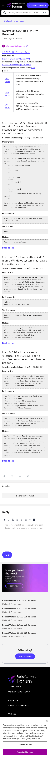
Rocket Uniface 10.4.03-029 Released (19, 633)
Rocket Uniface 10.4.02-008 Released (19, 616)
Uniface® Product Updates (14, 636)
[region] (25, 737)
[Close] (47, 721)
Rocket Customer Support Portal (16, 64)
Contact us (13, 700)
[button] (3, 6)
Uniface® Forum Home (14, 21)
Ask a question (25, 656)
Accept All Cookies (25, 752)
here (33, 67)
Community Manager (16, 46)
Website (12, 714)
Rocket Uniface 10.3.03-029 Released (19, 625)
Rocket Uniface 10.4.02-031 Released (19, 608)
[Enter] (4, 12)
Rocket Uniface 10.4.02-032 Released (19, 600)
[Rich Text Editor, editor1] (25, 536)
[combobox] (25, 12)
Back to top (8, 247)
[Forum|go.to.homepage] (14, 5)
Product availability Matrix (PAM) (16, 59)
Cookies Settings (25, 744)
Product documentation (18, 705)
